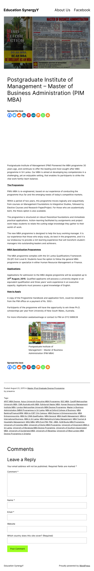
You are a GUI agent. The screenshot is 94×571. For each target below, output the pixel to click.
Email (10, 512)
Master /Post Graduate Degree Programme (46, 388)
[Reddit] (19, 115)
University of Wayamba (46, 431)
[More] (48, 115)
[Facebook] (9, 115)
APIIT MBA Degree (12, 401)
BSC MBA (65, 401)
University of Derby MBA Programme (45, 425)
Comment (12, 472)
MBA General (50, 416)
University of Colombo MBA (16, 425)
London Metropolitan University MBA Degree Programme (41, 407)
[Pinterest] (29, 115)
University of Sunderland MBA (22, 431)
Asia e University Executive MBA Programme (40, 401)
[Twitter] (14, 115)
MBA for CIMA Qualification (32, 416)
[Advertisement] (47, 144)
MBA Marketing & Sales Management (56, 419)
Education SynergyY (21, 10)
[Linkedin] (24, 115)
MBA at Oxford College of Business (60, 410)
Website (11, 524)
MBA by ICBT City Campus (35, 413)
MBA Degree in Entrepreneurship (62, 413)
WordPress (84, 566)
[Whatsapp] (43, 115)
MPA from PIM (42, 422)
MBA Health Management (68, 416)
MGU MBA (30, 422)
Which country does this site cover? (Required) (30, 535)
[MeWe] (33, 115)
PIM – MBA (53, 422)
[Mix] (38, 115)
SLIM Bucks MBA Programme (71, 422)
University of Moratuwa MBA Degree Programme (34, 428)
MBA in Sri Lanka (31, 419)
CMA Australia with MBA (28, 404)
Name (11, 500)
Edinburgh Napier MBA (50, 404)
